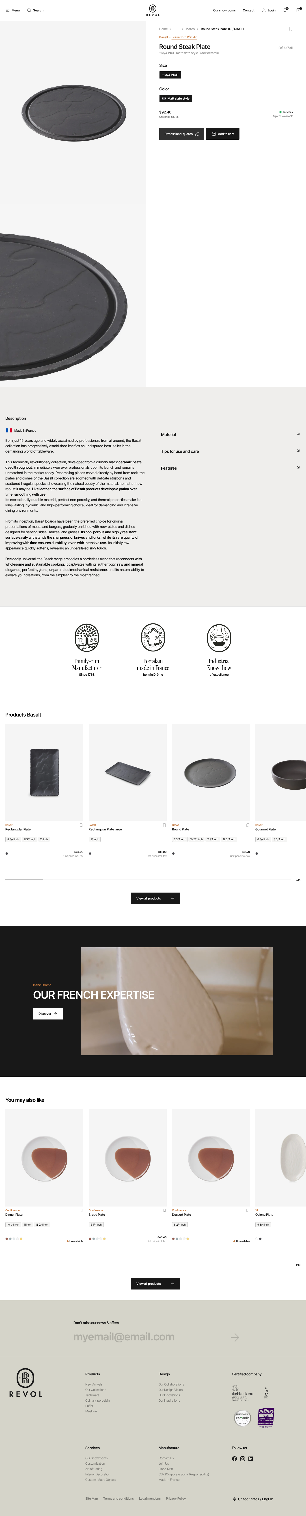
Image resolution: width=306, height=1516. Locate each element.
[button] (268, 10)
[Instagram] (242, 1459)
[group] (44, 798)
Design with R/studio (184, 37)
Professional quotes (179, 134)
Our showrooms (224, 10)
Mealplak (91, 1411)
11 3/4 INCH (170, 75)
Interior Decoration (97, 1474)
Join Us (164, 1463)
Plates (190, 29)
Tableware (92, 1395)
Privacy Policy (176, 1498)
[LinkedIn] (250, 1459)
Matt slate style (179, 98)
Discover (45, 1013)
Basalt (163, 37)
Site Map (91, 1498)
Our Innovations (169, 1395)
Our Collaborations (171, 1384)
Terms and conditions (118, 1498)
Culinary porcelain (97, 1400)
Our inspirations (169, 1400)
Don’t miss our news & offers (96, 1322)
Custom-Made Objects (100, 1479)
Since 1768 (166, 1469)
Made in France (169, 1479)
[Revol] (26, 1382)
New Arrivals (94, 1384)
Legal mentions (150, 1498)
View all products (148, 898)
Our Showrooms (96, 1458)
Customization (95, 1463)
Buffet (89, 1406)
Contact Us (166, 1458)
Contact (248, 10)
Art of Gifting (93, 1469)
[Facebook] (234, 1459)
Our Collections (95, 1390)
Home (163, 29)
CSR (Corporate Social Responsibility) (184, 1474)
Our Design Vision (171, 1390)
